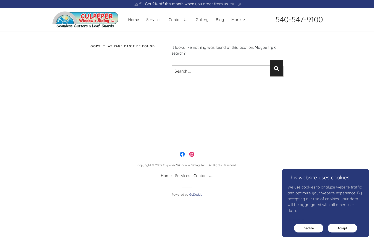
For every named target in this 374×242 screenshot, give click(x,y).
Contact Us (178, 19)
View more (297, 219)
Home (133, 19)
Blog (220, 19)
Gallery (202, 19)
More (236, 19)
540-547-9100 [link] (299, 19)
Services (153, 19)
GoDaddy (195, 195)
